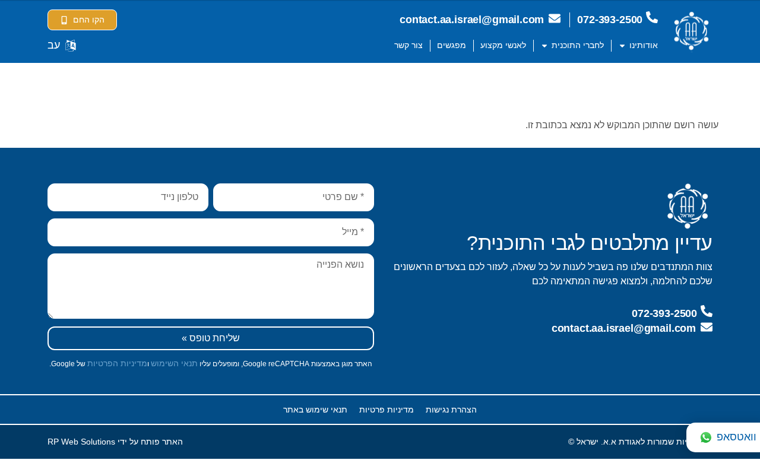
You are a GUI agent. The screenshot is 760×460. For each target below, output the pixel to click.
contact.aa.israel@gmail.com (472, 20)
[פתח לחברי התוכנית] (544, 45)
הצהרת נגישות (451, 409)
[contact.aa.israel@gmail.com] (554, 18)
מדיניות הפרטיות (117, 363)
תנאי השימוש (174, 363)
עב (54, 45)
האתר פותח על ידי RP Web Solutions (115, 441)
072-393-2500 (609, 20)
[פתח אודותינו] (622, 45)
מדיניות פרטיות (386, 409)
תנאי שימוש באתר (315, 409)
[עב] (71, 46)
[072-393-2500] (652, 17)
